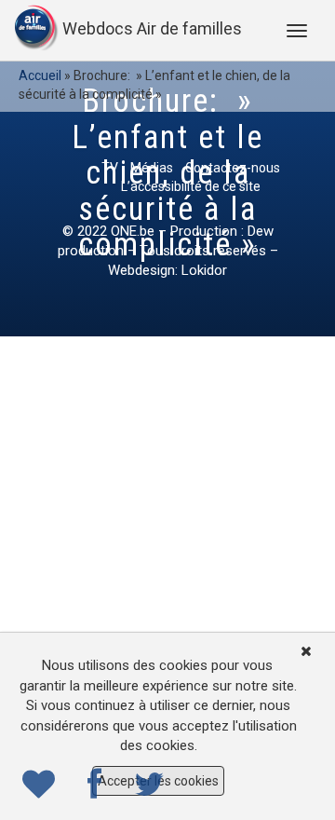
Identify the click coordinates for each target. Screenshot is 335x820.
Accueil (40, 75)
